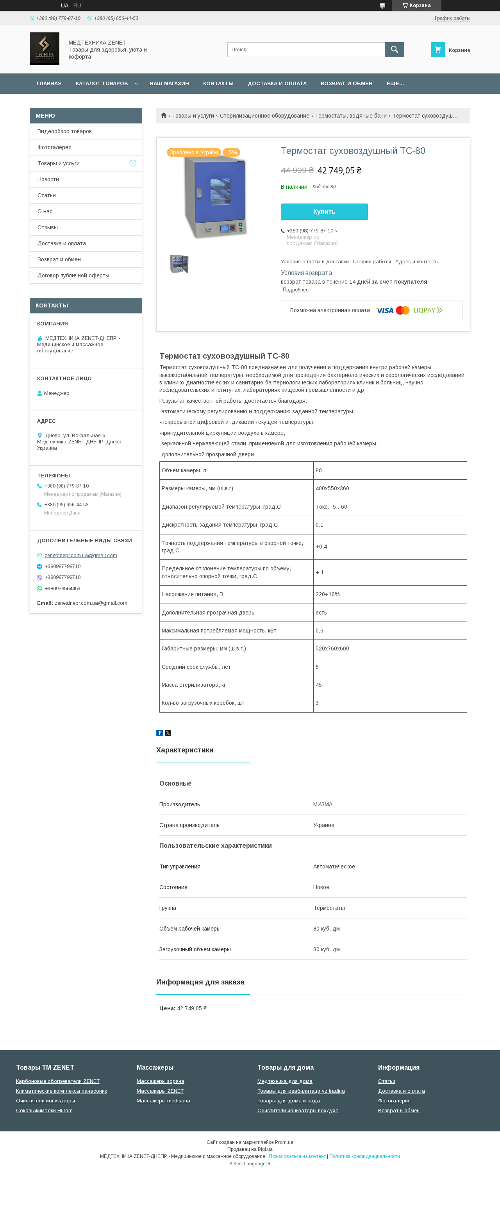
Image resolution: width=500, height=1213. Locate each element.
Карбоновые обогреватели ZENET (58, 1081)
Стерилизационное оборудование (264, 116)
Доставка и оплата (277, 83)
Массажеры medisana (163, 1101)
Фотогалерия (394, 1101)
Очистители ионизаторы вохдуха (298, 1110)
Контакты (218, 83)
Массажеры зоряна (160, 1081)
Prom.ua (284, 1142)
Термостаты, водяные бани (351, 116)
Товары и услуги (193, 116)
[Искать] (394, 49)
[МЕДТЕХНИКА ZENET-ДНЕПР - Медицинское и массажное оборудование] (44, 63)
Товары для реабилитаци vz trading (301, 1091)
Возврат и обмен (347, 83)
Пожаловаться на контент (297, 1156)
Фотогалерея (54, 147)
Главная (49, 83)
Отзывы (48, 227)
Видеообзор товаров (65, 131)
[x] (168, 734)
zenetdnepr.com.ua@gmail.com (81, 555)
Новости (48, 179)
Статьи (47, 195)
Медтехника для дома (284, 1081)
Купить (324, 211)
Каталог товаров (102, 83)
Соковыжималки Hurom (44, 1110)
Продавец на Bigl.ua (250, 1149)
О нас (45, 211)
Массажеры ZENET (160, 1091)
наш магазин (169, 83)
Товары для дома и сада (288, 1101)
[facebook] (159, 734)
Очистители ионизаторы (45, 1101)
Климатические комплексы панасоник (61, 1091)
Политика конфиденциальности (364, 1156)
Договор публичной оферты (73, 275)
